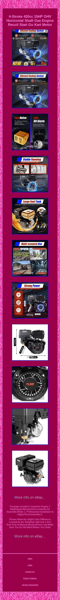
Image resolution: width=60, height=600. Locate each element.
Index (30, 559)
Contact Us (30, 572)
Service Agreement (30, 585)
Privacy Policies (30, 578)
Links (30, 565)
